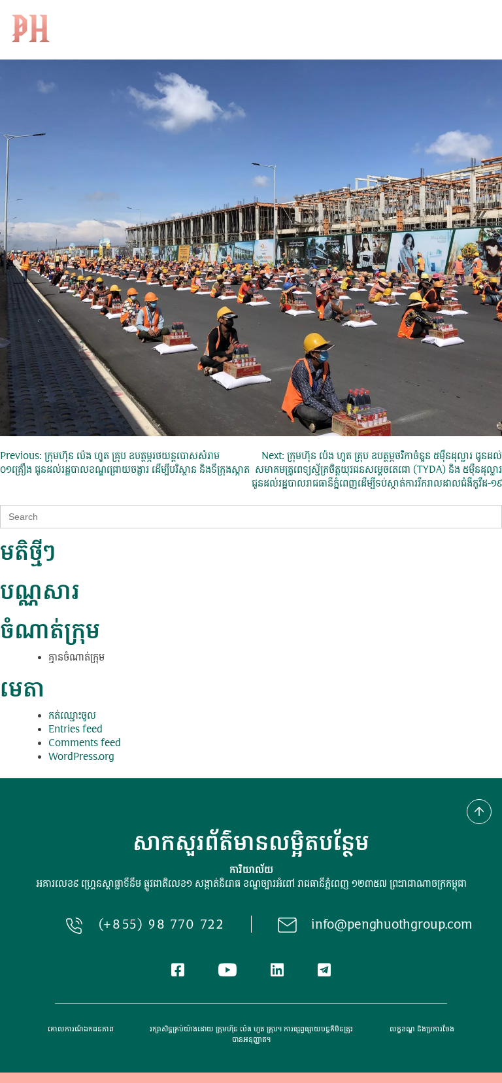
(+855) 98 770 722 (162, 926)
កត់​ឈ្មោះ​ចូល (72, 716)
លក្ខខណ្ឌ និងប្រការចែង (422, 1029)
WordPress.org (81, 758)
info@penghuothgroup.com (392, 926)
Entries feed (75, 730)
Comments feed (84, 744)
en (441, 32)
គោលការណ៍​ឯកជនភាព (81, 1029)
